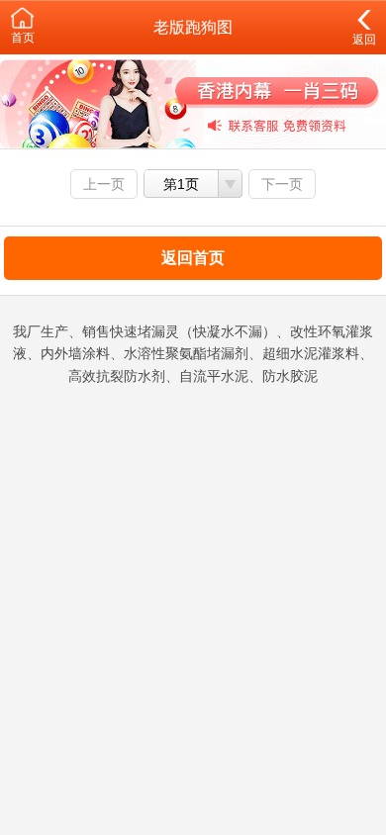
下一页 (282, 184)
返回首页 (193, 257)
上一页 (104, 184)
